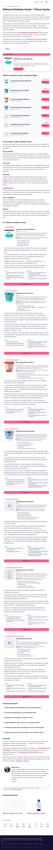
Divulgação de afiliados (27, 843)
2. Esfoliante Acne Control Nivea (19, 90)
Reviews (6, 6)
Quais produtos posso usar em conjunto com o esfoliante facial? (24, 732)
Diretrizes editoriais (12, 843)
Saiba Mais (14, 781)
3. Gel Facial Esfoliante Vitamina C (20, 99)
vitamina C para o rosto (10, 181)
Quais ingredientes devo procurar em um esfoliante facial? (22, 722)
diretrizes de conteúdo (17, 789)
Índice (7, 48)
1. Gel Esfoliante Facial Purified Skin (20, 81)
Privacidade (35, 843)
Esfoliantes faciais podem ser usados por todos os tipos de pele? (24, 727)
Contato (46, 1)
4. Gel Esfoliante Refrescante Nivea (20, 107)
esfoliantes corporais (22, 761)
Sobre (42, 1)
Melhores (37, 1)
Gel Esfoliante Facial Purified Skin (29, 32)
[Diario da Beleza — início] (2, 2)
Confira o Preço (18, 68)
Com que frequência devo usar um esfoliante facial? (20, 712)
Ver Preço (45, 82)
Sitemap (19, 843)
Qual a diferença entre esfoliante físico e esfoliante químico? (23, 707)
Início (4, 6)
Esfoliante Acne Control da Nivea (36, 39)
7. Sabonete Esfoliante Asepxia (19, 133)
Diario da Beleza (7, 846)
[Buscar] (51, 2)
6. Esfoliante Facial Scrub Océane (20, 124)
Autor (6, 843)
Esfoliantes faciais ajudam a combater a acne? (19, 717)
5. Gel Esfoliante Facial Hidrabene (20, 115)
